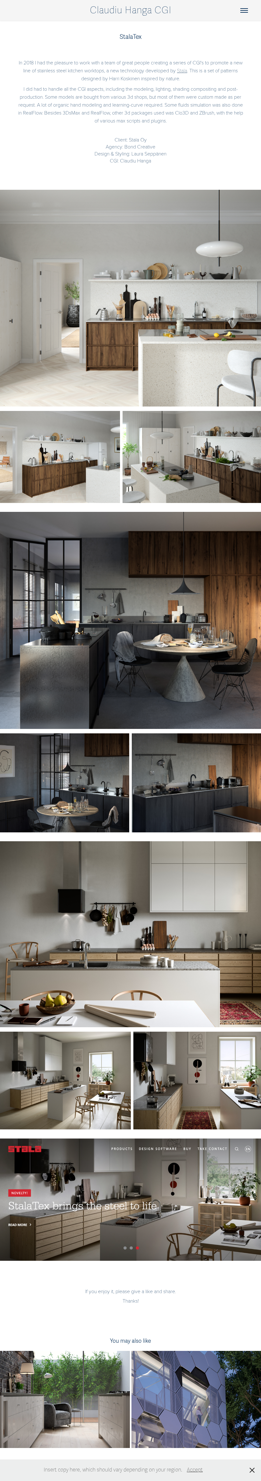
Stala (182, 70)
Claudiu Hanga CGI (130, 10)
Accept (195, 1470)
